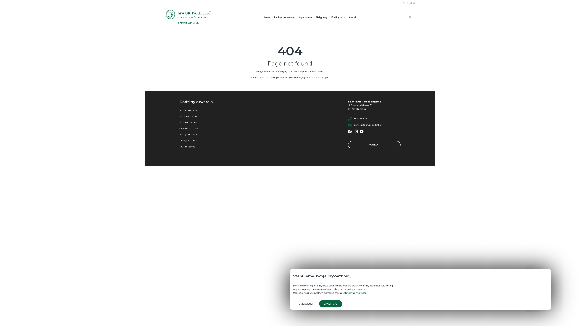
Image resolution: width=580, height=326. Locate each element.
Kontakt (353, 17)
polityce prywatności (357, 289)
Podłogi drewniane (284, 17)
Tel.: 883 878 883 (407, 3)
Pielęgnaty (321, 17)
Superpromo (305, 17)
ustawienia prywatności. (355, 292)
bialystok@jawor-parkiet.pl (368, 124)
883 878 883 (360, 118)
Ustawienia (306, 303)
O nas (267, 17)
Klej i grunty (338, 17)
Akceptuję (330, 303)
